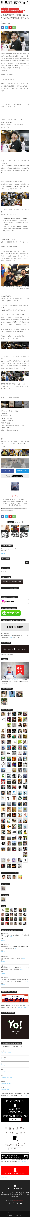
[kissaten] (20, 798)
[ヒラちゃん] (15, 923)
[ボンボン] (11, 914)
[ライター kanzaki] (20, 719)
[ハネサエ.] (25, 714)
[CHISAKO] (3, 793)
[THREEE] (7, 919)
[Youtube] (20, 1203)
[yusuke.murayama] (4, 694)
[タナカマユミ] (3, 747)
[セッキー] (14, 781)
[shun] (14, 731)
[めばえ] (25, 854)
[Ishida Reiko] (25, 849)
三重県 (22, 508)
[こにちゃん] (9, 742)
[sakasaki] (25, 759)
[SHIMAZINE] (3, 719)
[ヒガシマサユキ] (14, 877)
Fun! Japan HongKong (6, 1077)
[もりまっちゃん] (25, 742)
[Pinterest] (10, 27)
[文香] (3, 821)
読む (11, 937)
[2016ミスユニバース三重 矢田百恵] (25, 826)
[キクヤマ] (14, 821)
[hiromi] (25, 725)
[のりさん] (9, 804)
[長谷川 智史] (3, 860)
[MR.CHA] (3, 815)
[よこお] (2, 923)
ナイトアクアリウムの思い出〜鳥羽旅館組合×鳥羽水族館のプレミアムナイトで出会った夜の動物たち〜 (24, 535)
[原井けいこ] (25, 793)
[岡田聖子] (3, 714)
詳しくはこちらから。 (23, 1007)
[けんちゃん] (24, 910)
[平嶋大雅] (20, 804)
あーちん (5, 23)
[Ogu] (11, 910)
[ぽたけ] (14, 747)
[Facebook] (2, 27)
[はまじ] (14, 714)
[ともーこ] (4, 701)
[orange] (25, 719)
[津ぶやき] (3, 764)
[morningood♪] (11, 919)
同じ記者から (18, 522)
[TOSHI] (25, 731)
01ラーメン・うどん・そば (13, 9)
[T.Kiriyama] (25, 787)
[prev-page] (14, 540)
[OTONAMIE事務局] (2, 910)
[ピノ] (9, 838)
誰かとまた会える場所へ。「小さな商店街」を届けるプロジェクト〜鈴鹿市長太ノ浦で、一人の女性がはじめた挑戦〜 (5, 535)
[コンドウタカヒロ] (20, 866)
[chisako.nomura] (14, 860)
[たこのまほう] (9, 747)
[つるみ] (3, 838)
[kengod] (20, 914)
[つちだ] (9, 798)
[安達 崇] (20, 776)
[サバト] (14, 764)
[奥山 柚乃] (9, 860)
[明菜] (14, 826)
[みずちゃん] (9, 821)
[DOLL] (14, 742)
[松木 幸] (20, 747)
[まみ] (20, 910)
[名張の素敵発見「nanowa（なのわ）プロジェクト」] (9, 770)
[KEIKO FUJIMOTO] (25, 815)
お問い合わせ (10, 1213)
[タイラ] (9, 793)
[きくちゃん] (3, 759)
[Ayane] (14, 809)
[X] (6, 27)
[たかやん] (25, 736)
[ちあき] (14, 787)
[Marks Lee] (15, 914)
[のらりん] (20, 787)
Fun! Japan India (5, 1089)
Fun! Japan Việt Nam (6, 1083)
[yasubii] (9, 759)
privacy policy (4, 1177)
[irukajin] (20, 923)
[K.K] (9, 849)
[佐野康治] (9, 714)
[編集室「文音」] (20, 832)
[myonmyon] (14, 798)
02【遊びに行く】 (4, 530)
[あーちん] (25, 776)
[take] (24, 923)
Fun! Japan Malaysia (6, 1059)
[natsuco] (9, 736)
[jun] (14, 736)
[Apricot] (20, 877)
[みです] (14, 849)
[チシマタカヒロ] (20, 770)
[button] (4, 195)
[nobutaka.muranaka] (14, 843)
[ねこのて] (24, 919)
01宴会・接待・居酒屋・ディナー (7, 10)
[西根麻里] (20, 736)
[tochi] (25, 764)
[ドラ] (2, 919)
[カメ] (20, 860)
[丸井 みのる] (20, 821)
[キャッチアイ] (3, 843)
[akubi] (3, 787)
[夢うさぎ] (9, 787)
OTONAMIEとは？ (19, 1213)
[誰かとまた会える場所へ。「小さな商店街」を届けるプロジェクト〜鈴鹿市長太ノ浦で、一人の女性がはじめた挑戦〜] (5, 528)
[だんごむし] (14, 832)
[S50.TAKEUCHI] (20, 764)
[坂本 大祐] (3, 888)
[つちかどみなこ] (20, 731)
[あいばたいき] (9, 832)
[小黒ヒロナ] (9, 725)
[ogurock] (9, 731)
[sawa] (3, 753)
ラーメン (18, 508)
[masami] (9, 809)
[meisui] (20, 793)
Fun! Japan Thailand (6, 1071)
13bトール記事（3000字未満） (19, 10)
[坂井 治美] (3, 781)
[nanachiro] (3, 731)
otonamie (7, 508)
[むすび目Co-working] (14, 866)
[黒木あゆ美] (20, 753)
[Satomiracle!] (20, 826)
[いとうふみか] (14, 838)
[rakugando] (11, 923)
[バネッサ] (7, 910)
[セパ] (3, 742)
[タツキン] (14, 770)
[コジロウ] (3, 899)
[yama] (20, 809)
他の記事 (11, 522)
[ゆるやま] (9, 776)
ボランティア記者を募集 (15, 679)
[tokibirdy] (20, 781)
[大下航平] (3, 804)
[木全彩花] (25, 770)
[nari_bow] (19, 694)
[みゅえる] (20, 815)
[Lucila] (14, 753)
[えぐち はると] (25, 747)
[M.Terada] (20, 843)
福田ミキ (3, 952)
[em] (25, 860)
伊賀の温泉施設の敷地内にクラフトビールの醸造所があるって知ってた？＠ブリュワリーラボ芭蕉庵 (15, 534)
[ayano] (20, 838)
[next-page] (16, 540)
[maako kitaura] (9, 877)
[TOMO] (14, 759)
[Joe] (20, 759)
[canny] (9, 781)
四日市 (26, 508)
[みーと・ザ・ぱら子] (20, 742)
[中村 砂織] (3, 849)
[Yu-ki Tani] (3, 826)
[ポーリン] (9, 866)
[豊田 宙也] (20, 919)
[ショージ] (14, 776)
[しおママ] (14, 725)
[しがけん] (25, 843)
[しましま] (25, 821)
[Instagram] (13, 1203)
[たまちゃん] (25, 804)
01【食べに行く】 (8, 6)
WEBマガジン (12, 508)
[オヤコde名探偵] (3, 866)
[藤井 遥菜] (25, 809)
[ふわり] (9, 815)
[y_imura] (20, 725)
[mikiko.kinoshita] (3, 776)
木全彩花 (3, 940)
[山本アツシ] (9, 753)
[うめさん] (25, 838)
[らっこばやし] (9, 764)
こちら (10, 637)
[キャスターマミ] (20, 714)
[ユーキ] (3, 798)
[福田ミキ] (12, 694)
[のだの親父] (15, 919)
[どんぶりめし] (2, 914)
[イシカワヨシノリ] (25, 753)
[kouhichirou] (7, 914)
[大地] (7, 923)
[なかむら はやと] (14, 804)
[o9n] (20, 849)
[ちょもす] (9, 826)
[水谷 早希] (9, 843)
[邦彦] (3, 770)
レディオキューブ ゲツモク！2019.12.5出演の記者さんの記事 (11, 12)
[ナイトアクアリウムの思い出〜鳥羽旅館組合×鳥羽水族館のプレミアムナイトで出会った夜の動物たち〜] (24, 528)
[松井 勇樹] (14, 719)
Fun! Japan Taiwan (5, 1065)
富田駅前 (7, 510)
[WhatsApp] (14, 27)
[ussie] (14, 815)
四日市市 (3, 510)
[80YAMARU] (25, 832)
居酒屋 (11, 510)
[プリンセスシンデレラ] (9, 719)
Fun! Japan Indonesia (6, 1052)
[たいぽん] (25, 798)
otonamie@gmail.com (18, 1200)
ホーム (2, 6)
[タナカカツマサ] (3, 809)
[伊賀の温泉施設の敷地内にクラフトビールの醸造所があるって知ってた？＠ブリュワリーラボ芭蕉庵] (15, 528)
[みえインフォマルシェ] (14, 793)
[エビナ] (3, 832)
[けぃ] (3, 736)
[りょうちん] (25, 781)
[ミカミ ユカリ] (3, 877)
